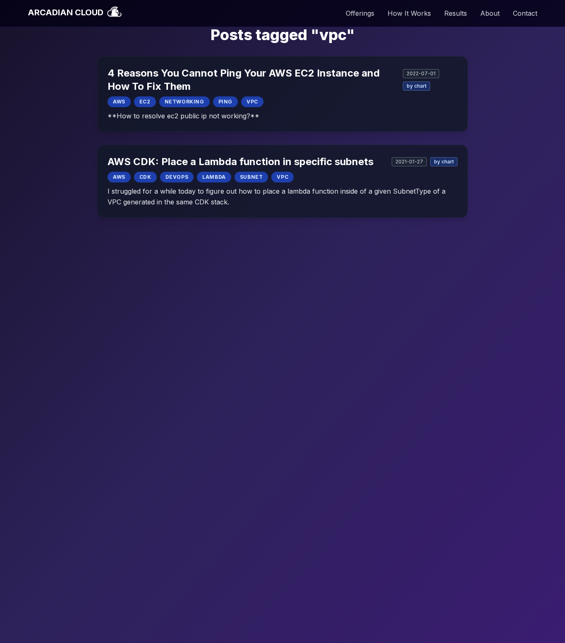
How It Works (409, 13)
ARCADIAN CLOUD (66, 12)
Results (455, 13)
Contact (525, 13)
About (490, 13)
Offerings (360, 13)
